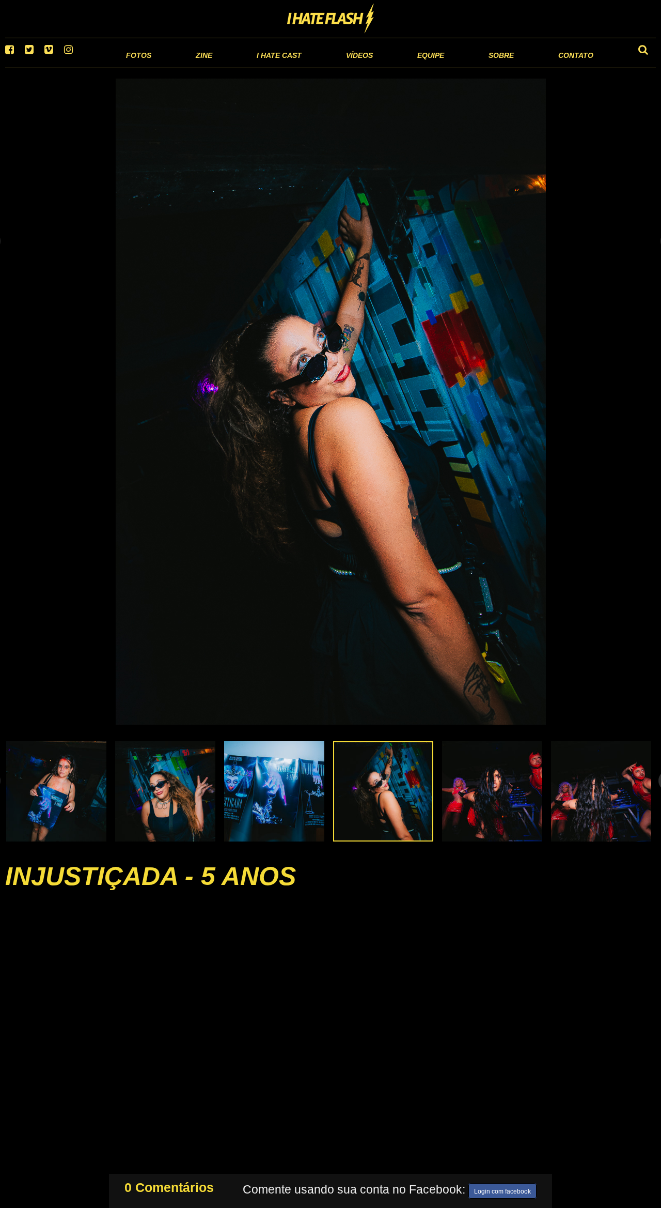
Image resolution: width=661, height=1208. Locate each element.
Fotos (67, 67)
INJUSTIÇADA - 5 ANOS (150, 889)
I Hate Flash (330, 19)
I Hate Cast (223, 67)
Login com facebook (502, 1189)
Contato (566, 67)
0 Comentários (169, 1185)
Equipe (400, 67)
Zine (137, 67)
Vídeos (319, 67)
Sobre (480, 67)
